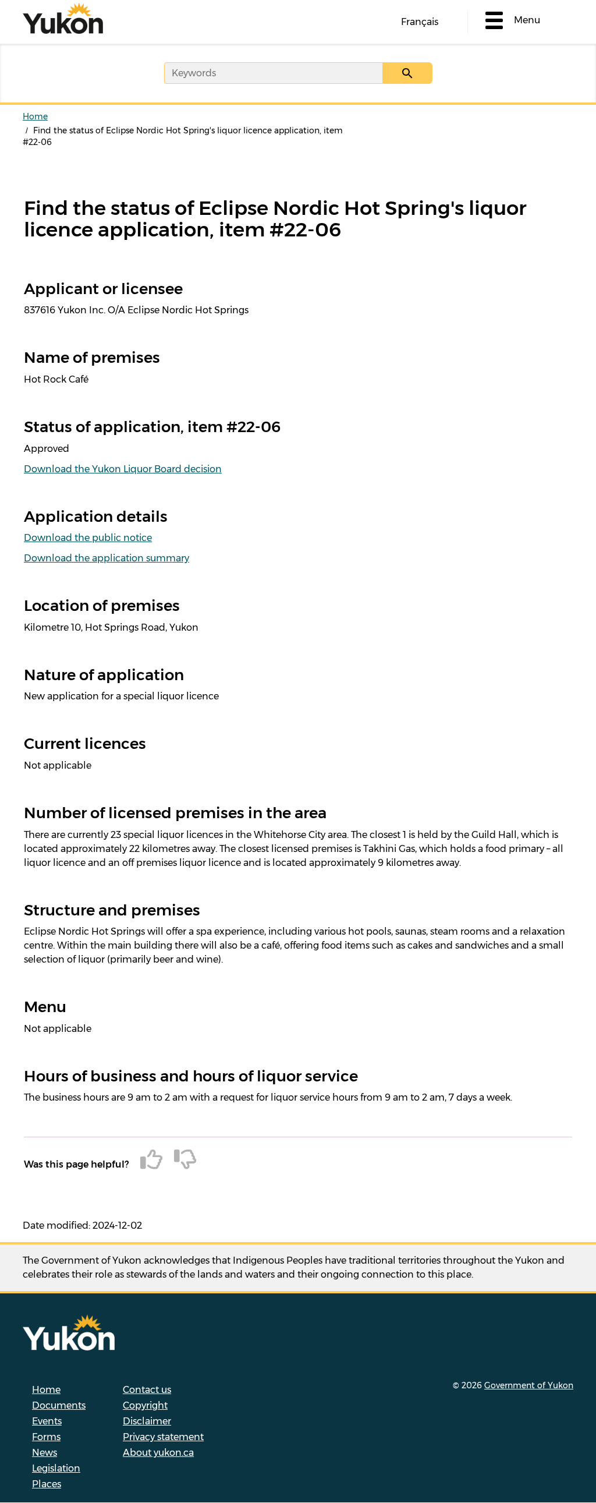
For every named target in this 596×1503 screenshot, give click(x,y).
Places (46, 1484)
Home (35, 116)
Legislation (56, 1468)
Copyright (145, 1405)
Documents (59, 1405)
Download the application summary (106, 558)
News (44, 1452)
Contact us (147, 1389)
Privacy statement (163, 1436)
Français (419, 21)
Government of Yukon (528, 1385)
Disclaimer (147, 1421)
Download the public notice (88, 537)
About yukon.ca (158, 1452)
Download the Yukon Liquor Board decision (123, 469)
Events (47, 1421)
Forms (46, 1436)
